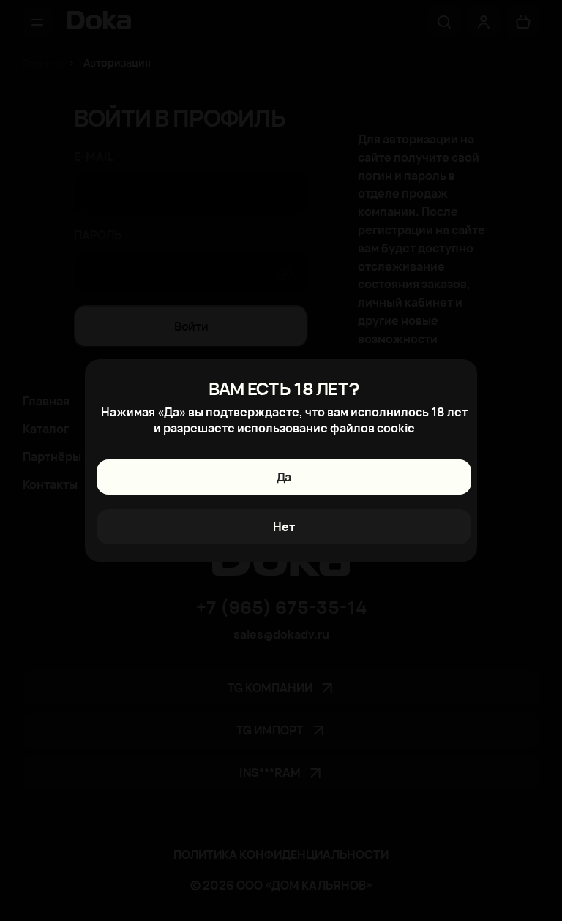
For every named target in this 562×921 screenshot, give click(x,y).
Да (284, 477)
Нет (284, 527)
